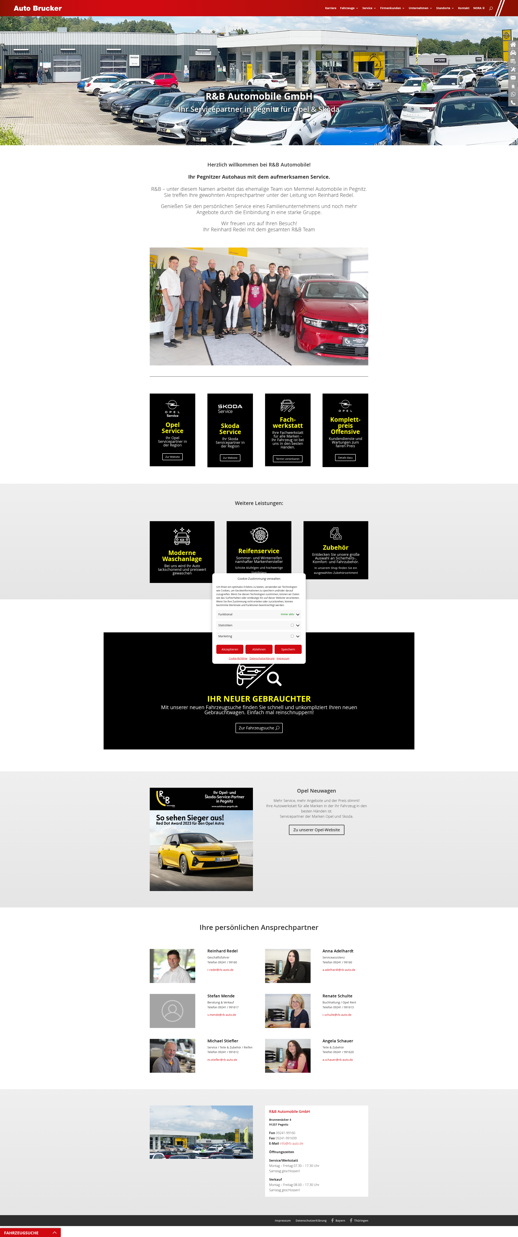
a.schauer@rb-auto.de (338, 1060)
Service (367, 8)
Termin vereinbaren (287, 459)
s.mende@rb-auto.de (221, 1015)
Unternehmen (418, 8)
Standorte (443, 8)
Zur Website (172, 457)
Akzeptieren (230, 649)
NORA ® (479, 8)
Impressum (283, 658)
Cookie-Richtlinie (238, 658)
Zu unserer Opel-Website (316, 829)
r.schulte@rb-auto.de (337, 1015)
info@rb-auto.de (291, 1143)
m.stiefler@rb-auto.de (222, 1060)
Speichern (288, 649)
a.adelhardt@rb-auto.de (339, 970)
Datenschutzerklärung (262, 658)
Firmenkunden (390, 8)
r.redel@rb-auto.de (220, 970)
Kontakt (463, 8)
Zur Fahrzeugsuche (256, 728)
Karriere (330, 8)
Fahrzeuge (347, 8)
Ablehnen (259, 649)
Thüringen (361, 1220)
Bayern (340, 1220)
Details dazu (345, 457)
